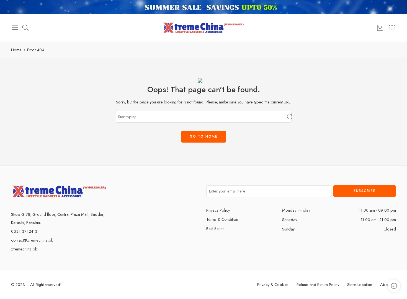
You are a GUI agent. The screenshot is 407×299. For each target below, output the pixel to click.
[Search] (25, 28)
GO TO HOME (204, 136)
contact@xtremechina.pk (32, 240)
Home (16, 50)
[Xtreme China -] (203, 27)
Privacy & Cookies (272, 284)
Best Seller (215, 228)
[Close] (401, 7)
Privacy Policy (218, 210)
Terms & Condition (222, 219)
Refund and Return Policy (318, 284)
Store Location (359, 284)
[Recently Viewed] (394, 286)
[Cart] (380, 28)
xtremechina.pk (24, 249)
